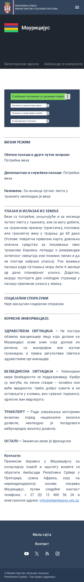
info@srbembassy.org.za (59, 500)
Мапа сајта (42, 535)
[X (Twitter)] (36, 553)
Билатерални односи (21, 64)
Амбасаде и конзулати (63, 64)
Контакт (42, 544)
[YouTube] (26, 553)
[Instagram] (57, 553)
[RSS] (47, 553)
